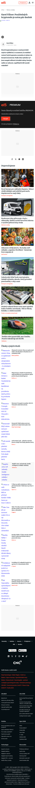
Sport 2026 (22, 721)
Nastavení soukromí (12, 780)
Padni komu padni (5, 734)
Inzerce (19, 641)
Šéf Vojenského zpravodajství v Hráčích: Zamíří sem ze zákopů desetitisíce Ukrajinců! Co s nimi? (21, 581)
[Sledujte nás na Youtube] (23, 656)
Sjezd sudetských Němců (7, 729)
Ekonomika (22, 744)
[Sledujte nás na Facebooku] (15, 656)
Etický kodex (9, 784)
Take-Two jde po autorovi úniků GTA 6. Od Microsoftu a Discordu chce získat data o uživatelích (23, 508)
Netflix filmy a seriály (6, 760)
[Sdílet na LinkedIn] (23, 159)
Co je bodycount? (5, 709)
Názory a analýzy (11, 10)
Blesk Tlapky (15, 675)
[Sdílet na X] (15, 159)
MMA (20, 725)
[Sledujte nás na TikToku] (26, 656)
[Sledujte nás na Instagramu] (19, 656)
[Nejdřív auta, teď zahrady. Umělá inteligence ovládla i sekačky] (6, 472)
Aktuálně (4, 694)
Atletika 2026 (22, 737)
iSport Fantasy (10, 677)
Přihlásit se (16, 124)
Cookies (27, 778)
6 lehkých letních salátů (25, 716)
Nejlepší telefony (5, 751)
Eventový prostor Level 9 (14, 685)
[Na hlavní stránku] (3, 2)
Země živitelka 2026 (24, 760)
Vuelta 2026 (10, 688)
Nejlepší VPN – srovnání (7, 758)
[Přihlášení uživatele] (29, 2)
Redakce (12, 641)
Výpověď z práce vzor (6, 736)
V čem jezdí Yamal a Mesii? (7, 702)
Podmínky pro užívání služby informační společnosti (17, 776)
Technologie (4, 744)
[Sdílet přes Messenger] (19, 159)
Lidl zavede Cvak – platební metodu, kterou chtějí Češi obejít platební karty (23, 441)
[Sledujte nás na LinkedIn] (8, 656)
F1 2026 (21, 734)
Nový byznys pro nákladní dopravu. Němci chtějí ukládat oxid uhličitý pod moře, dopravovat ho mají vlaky (17, 191)
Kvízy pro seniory (5, 705)
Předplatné (27, 641)
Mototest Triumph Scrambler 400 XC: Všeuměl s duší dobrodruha (22, 404)
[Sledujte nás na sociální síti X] (12, 656)
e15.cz (2, 10)
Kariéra (20, 644)
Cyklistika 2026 (23, 739)
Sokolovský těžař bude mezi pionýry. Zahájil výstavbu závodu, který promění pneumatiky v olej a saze (16, 279)
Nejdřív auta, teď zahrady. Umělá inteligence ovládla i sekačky (21, 464)
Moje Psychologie (6, 675)
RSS (14, 644)
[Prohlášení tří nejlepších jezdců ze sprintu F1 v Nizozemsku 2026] (6, 569)
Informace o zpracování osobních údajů (14, 778)
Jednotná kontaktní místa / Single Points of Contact (17, 782)
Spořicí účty (22, 751)
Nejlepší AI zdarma (5, 753)
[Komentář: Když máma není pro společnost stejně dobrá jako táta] (6, 430)
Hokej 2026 (22, 730)
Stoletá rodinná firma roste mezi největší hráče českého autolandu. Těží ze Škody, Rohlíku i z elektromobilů (17, 309)
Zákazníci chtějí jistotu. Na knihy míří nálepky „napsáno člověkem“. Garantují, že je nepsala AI (16, 250)
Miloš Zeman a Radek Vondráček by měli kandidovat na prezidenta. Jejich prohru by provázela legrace (22, 374)
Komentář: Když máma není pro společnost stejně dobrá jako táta (21, 424)
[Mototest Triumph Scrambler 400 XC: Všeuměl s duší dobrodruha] (6, 411)
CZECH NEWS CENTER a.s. (23, 767)
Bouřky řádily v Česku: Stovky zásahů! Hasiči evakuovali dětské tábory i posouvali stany (22, 536)
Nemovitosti (9, 680)
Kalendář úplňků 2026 (6, 707)
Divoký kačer (4, 738)
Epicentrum (4, 698)
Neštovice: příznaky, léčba (7, 700)
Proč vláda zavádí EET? (6, 732)
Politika (3, 721)
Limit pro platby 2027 (24, 753)
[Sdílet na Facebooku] (12, 159)
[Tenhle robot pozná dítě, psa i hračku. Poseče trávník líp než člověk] (17, 326)
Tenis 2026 (21, 732)
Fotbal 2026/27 (23, 728)
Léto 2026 (22, 694)
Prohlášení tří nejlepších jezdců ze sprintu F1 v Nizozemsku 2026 (21, 563)
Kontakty (4, 641)
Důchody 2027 (22, 756)
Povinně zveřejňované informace (21, 784)
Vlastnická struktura (22, 780)
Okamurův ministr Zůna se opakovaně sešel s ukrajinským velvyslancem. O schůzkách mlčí (23, 351)
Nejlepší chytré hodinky (7, 756)
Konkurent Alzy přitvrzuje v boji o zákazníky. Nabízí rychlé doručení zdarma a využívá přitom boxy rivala (17, 220)
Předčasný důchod (23, 749)
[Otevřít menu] (32, 2)
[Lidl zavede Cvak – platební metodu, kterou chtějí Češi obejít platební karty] (6, 450)
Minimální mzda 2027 (24, 758)
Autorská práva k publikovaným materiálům (17, 774)
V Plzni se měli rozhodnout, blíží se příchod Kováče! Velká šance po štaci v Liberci (23, 485)
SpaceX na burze (5, 749)
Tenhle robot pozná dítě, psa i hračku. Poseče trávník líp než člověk (16, 338)
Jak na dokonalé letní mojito (26, 713)
